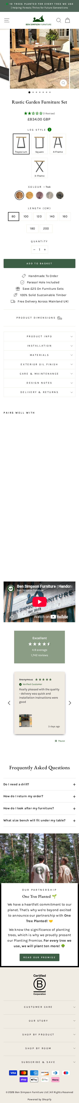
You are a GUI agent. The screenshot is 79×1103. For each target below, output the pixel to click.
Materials (39, 355)
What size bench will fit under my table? (39, 820)
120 (39, 216)
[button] (39, 113)
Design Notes (39, 382)
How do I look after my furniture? (39, 808)
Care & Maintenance (39, 373)
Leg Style (39, 129)
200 (46, 228)
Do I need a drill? (39, 784)
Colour (39, 186)
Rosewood (39, 195)
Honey (29, 195)
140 (52, 216)
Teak (19, 195)
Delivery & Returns (39, 392)
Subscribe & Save (38, 1062)
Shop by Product (38, 1034)
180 (32, 228)
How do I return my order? (39, 796)
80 (14, 216)
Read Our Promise (39, 957)
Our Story (38, 1020)
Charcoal (60, 195)
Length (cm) (39, 208)
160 (65, 216)
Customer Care (38, 1006)
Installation (39, 345)
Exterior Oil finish (39, 364)
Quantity (39, 241)
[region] (39, 703)
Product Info (39, 336)
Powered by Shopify (40, 1099)
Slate (50, 195)
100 (26, 216)
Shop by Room (38, 1048)
